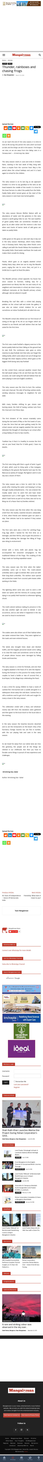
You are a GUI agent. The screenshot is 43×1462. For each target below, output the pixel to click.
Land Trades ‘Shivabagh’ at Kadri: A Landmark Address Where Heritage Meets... (26, 1152)
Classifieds (18, 1181)
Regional (5, 1443)
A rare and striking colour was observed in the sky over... (16, 1326)
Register (17, 1087)
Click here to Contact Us (12, 1415)
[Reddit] (6, 128)
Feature (10, 64)
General (27, 1443)
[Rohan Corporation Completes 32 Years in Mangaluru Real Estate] (7, 1200)
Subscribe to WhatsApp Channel (13, 964)
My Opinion (34, 1443)
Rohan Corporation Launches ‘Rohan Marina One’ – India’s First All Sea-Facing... (31, 1264)
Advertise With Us (23, 1446)
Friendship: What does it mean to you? (32, 897)
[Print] (19, 128)
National (12, 1443)
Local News (18, 1157)
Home (4, 60)
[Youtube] (14, 128)
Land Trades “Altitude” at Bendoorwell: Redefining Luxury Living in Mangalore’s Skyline (27, 1176)
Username (5, 1071)
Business (19, 1443)
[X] (27, 1430)
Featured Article (9, 1095)
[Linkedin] (10, 128)
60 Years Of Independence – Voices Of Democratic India (11, 898)
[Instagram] (21, 1430)
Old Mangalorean (31, 1441)
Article (4, 1127)
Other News (9, 1441)
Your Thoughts (19, 1441)
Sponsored (7, 1241)
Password (5, 1076)
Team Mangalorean (9, 75)
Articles (10, 60)
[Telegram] (36, 131)
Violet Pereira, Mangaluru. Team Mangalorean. (14, 1139)
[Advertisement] (21, 29)
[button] (3, 55)
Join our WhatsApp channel (13, 958)
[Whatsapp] (4, 136)
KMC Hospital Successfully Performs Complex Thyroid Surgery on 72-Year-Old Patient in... (11, 1264)
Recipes (26, 1439)
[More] (9, 136)
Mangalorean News (20, 1169)
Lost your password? (21, 1084)
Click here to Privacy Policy (30, 1415)
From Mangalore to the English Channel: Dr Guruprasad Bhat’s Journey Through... (28, 1164)
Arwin (26, 1452)
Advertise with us (9, 945)
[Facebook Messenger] (31, 128)
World (32, 1446)
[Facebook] (15, 1430)
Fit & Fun (33, 1439)
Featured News (9, 1145)
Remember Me (21, 1081)
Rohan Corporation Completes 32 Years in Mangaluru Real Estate (28, 1198)
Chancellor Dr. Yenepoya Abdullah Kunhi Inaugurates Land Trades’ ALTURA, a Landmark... (26, 1188)
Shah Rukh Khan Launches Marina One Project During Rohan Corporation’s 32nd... (20, 1133)
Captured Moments (10, 1290)
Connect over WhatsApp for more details (16, 950)
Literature (12, 1446)
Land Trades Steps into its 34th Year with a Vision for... (31, 1229)
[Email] (23, 128)
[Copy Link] (27, 128)
